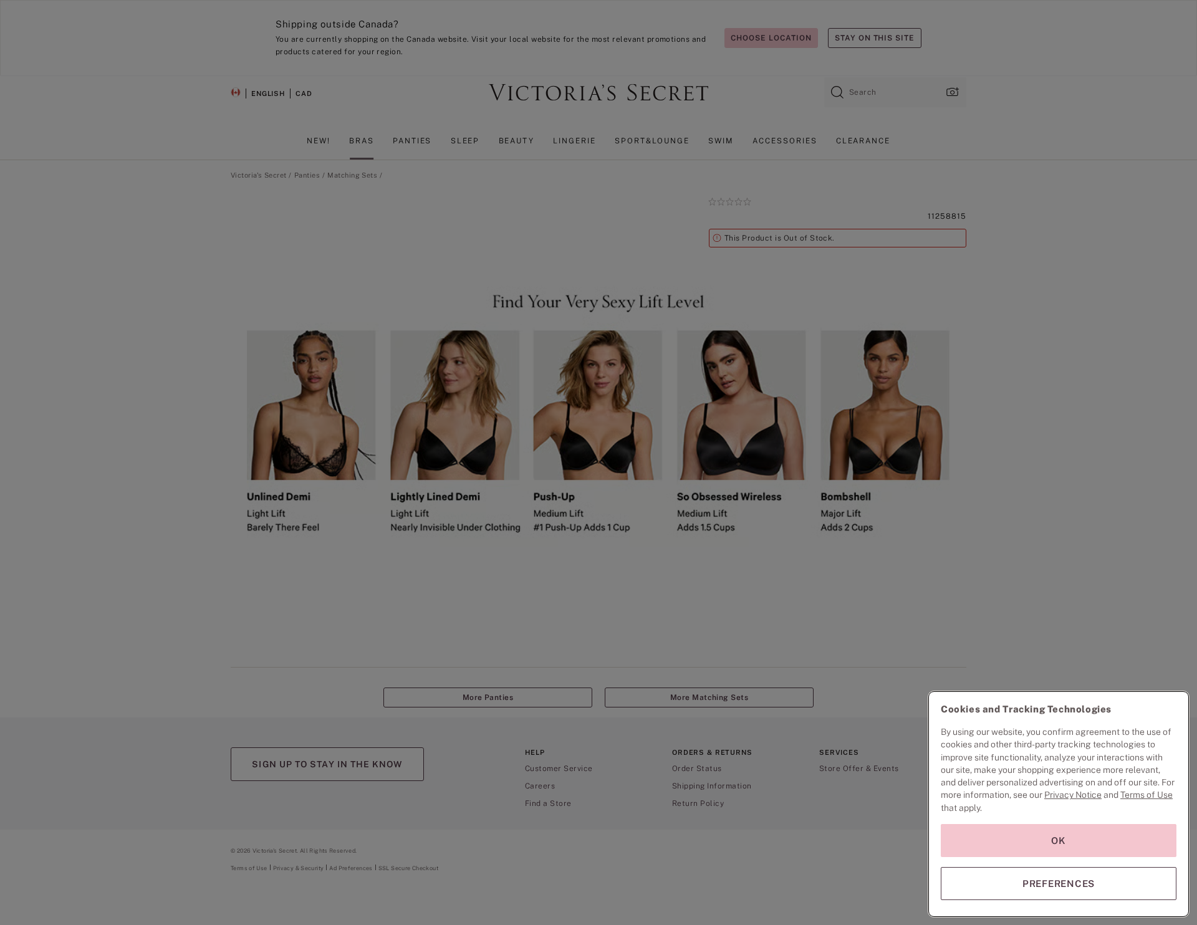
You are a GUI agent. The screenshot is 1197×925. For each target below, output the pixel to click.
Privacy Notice (1073, 795)
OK (1058, 840)
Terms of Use (1146, 795)
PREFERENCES (1058, 883)
